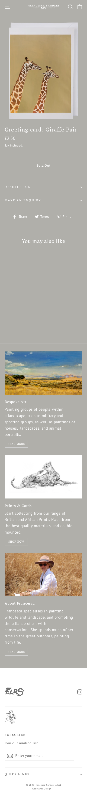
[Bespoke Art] (43, 373)
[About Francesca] (43, 574)
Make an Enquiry (23, 200)
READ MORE (16, 444)
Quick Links (17, 774)
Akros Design (44, 788)
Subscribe (15, 735)
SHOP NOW (16, 541)
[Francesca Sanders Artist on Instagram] (79, 691)
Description (18, 187)
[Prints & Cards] (43, 476)
